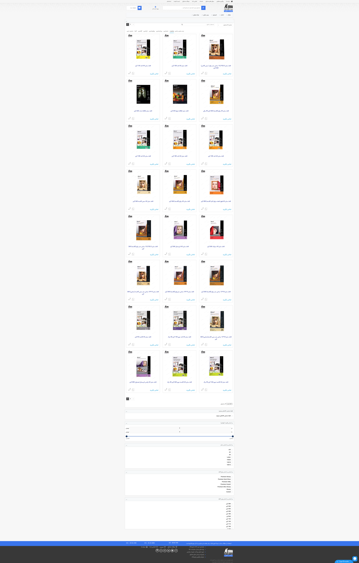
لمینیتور (215, 15)
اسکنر (222, 15)
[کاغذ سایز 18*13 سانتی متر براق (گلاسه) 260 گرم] (206, 299)
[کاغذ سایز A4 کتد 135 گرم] (133, 73)
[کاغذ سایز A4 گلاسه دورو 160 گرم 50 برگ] (206, 389)
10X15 (229, 465)
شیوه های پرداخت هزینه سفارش (195, 552)
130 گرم (228, 522)
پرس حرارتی (206, 15)
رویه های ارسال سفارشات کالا (196, 549)
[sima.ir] (161, 551)
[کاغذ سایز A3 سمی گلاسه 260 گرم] (133, 209)
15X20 (229, 460)
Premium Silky (226, 482)
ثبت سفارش (23, 559)
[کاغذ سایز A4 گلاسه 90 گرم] (133, 344)
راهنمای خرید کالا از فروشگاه (196, 547)
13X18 (229, 462)
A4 (230, 455)
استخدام (169, 1)
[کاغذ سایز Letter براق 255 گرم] (169, 118)
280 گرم (228, 504)
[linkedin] (168, 551)
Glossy (229, 489)
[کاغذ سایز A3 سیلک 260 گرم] (206, 254)
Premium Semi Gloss (224, 479)
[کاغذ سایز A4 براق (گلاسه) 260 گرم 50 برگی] (206, 118)
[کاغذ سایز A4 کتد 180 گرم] (206, 163)
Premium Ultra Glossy (224, 487)
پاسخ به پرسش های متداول (197, 555)
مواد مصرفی (196, 15)
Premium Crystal (226, 484)
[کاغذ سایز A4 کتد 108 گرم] (133, 163)
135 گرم (228, 519)
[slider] (233, 436)
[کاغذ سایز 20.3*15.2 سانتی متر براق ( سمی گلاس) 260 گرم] (206, 73)
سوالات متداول (186, 1)
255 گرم (228, 509)
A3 (230, 452)
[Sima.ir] (157, 551)
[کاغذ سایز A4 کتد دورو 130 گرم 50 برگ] (169, 344)
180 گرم (228, 514)
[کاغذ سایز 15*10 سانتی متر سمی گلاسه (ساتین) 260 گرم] (133, 299)
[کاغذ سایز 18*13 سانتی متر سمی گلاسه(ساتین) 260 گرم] (206, 344)
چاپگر (229, 15)
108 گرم (228, 527)
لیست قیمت (177, 1)
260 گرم (228, 506)
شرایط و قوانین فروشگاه (198, 557)
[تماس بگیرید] (202, 73)
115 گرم (228, 524)
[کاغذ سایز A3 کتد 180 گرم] (169, 163)
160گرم (229, 516)
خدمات (201, 1)
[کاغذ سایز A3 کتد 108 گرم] (169, 73)
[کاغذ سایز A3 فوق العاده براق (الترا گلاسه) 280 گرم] (206, 209)
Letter (229, 457)
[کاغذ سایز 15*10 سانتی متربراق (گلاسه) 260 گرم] (169, 299)
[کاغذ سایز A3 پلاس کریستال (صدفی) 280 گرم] (133, 389)
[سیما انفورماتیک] (228, 8)
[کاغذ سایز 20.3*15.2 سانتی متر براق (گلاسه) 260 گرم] (133, 254)
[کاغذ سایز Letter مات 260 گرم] (133, 118)
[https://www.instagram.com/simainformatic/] (164, 551)
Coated (228, 492)
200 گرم (228, 511)
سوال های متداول (210, 1)
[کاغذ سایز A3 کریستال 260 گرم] (169, 254)
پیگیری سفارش (220, 1)
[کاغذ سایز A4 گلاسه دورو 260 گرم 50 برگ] (169, 389)
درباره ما (228, 1)
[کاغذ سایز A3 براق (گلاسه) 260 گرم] (169, 209)
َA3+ (229, 450)
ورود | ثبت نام (155, 9)
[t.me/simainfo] (172, 551)
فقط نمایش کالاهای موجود (223, 416)
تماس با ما (194, 1)
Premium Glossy (226, 477)
